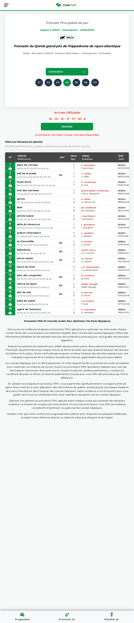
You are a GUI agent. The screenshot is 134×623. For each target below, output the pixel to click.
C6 (85, 82)
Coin (69, 5)
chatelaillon (55, 71)
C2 (48, 82)
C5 (76, 82)
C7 (95, 82)
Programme (22, 619)
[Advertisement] (69, 93)
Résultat (67, 126)
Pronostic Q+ (67, 619)
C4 (67, 82)
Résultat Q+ (111, 619)
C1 (39, 82)
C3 (57, 82)
